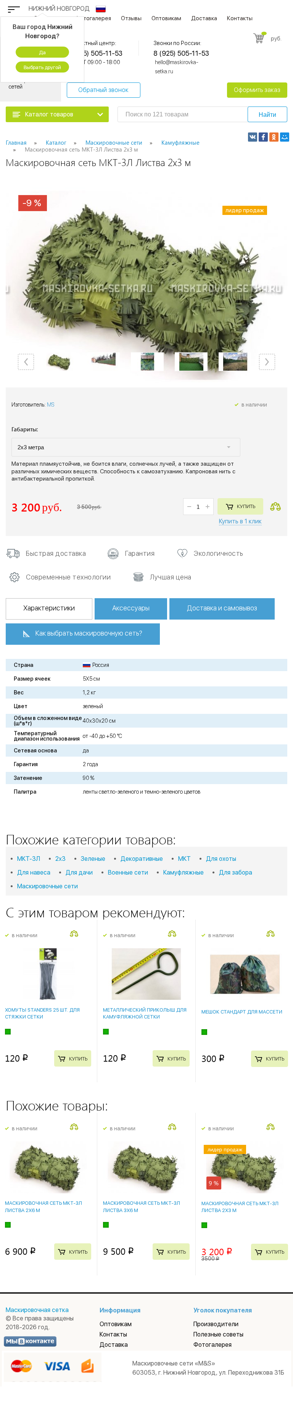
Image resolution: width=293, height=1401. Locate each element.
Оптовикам (166, 18)
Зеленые (93, 858)
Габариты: (24, 429)
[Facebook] (263, 137)
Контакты (240, 18)
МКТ (184, 858)
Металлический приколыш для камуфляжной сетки (145, 1013)
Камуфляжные (183, 872)
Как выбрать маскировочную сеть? (88, 633)
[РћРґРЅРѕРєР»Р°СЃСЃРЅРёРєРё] (274, 137)
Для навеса (33, 872)
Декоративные (142, 858)
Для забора (235, 872)
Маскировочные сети (47, 886)
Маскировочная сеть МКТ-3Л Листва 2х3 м (240, 1207)
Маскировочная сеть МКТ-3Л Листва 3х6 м (141, 1206)
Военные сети (128, 872)
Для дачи (79, 872)
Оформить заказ (257, 90)
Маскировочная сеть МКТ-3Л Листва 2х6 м (43, 1206)
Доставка (204, 18)
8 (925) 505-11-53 (94, 53)
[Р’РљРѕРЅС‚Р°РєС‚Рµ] (252, 137)
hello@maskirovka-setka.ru (176, 66)
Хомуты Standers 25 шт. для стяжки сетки (42, 1013)
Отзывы (131, 18)
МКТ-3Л (28, 858)
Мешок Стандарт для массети (241, 1012)
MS (51, 405)
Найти (267, 114)
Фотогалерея (93, 18)
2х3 (60, 858)
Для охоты (221, 858)
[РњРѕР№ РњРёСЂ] (284, 137)
